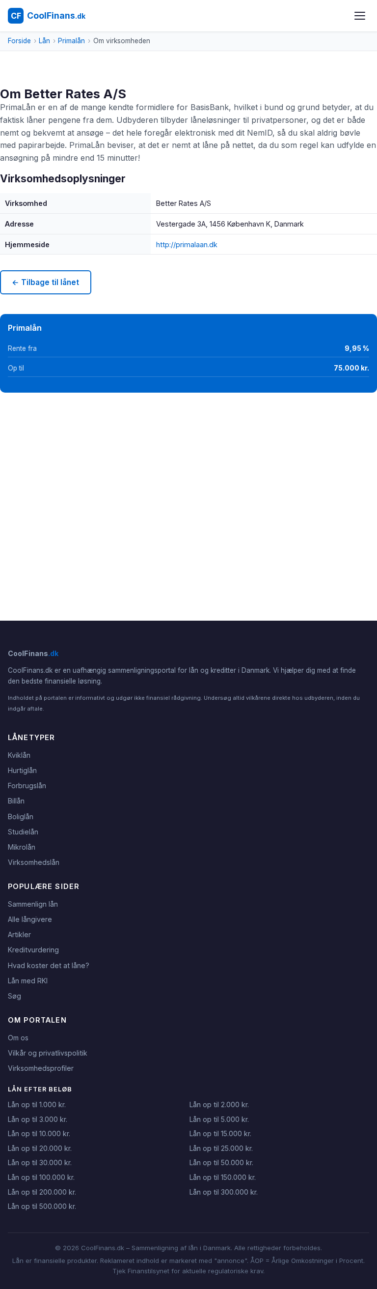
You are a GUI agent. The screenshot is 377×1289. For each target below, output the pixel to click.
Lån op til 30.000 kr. (40, 1162)
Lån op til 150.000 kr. (222, 1177)
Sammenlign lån (33, 904)
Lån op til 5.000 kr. (219, 1119)
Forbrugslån (27, 785)
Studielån (23, 832)
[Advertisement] (188, 485)
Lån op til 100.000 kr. (41, 1177)
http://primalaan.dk (186, 244)
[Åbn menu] (359, 16)
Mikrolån (21, 847)
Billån (16, 801)
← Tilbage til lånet (45, 282)
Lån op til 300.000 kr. (223, 1192)
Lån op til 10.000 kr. (39, 1133)
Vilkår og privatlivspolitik (47, 1053)
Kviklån (19, 755)
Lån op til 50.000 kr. (221, 1162)
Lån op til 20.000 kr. (40, 1148)
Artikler (19, 934)
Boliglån (20, 816)
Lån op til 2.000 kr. (219, 1104)
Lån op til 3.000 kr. (37, 1119)
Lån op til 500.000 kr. (42, 1206)
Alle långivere (30, 919)
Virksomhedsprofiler (41, 1068)
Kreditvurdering (33, 949)
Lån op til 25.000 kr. (221, 1148)
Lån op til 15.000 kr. (220, 1133)
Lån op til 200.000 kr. (42, 1192)
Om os (18, 1037)
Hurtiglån (22, 770)
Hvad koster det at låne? (48, 965)
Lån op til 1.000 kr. (37, 1104)
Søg (14, 996)
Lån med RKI (28, 980)
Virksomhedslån (33, 862)
